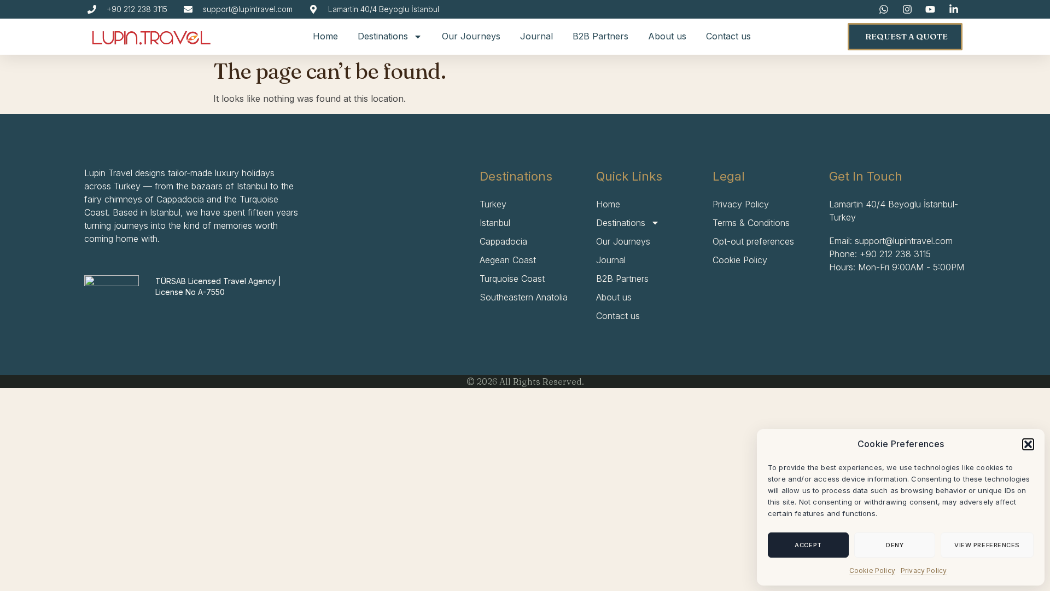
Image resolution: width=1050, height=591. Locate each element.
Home (325, 36)
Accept (808, 545)
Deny (894, 545)
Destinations (383, 36)
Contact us (728, 36)
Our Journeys (471, 36)
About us (667, 36)
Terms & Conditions (751, 222)
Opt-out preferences (753, 241)
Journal (536, 36)
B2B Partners (600, 36)
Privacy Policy (924, 570)
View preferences (987, 545)
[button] (1028, 444)
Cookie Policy (872, 570)
